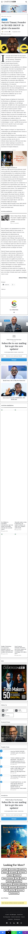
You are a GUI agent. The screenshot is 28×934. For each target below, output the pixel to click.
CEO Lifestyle (22, 872)
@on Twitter (4, 898)
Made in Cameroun (6, 884)
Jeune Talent (17, 881)
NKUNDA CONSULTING (20, 884)
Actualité (5, 869)
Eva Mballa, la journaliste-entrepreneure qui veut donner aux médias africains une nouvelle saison (7, 525)
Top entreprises (14, 893)
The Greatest (20, 890)
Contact (23, 916)
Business (5, 872)
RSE (6, 890)
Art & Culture (13, 869)
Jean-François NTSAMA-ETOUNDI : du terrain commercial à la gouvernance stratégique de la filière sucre (21, 650)
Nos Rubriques (13, 914)
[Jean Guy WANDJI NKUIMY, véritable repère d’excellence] (5, 753)
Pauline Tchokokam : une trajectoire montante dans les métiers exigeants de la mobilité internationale (7, 649)
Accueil (4, 16)
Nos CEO (9, 16)
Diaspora (10, 875)
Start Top (11, 890)
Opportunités (13, 887)
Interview (9, 881)
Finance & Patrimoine (8, 878)
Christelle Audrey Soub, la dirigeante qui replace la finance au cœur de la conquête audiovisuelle (21, 524)
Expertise (17, 875)
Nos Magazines (6, 916)
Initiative (23, 878)
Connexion (10, 919)
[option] (14, 324)
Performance (22, 887)
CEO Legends (13, 872)
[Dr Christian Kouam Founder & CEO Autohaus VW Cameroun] (5, 777)
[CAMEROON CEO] (10, 1)
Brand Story (22, 869)
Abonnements (17, 919)
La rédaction (6, 31)
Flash (17, 878)
